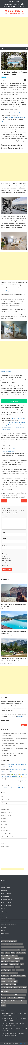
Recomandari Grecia (7, 122)
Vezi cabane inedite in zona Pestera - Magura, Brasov (12, 1001)
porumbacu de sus (15, 975)
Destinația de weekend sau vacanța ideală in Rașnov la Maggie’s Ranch (14, 605)
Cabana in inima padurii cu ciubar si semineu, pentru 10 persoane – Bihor (13, 754)
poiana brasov (4, 975)
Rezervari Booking (14, 401)
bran (2, 952)
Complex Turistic (6, 818)
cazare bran (4, 964)
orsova (18, 493)
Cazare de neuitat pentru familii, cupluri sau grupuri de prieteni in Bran (13, 744)
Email (4, 538)
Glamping (4, 824)
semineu (3, 997)
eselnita (17, 967)
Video (3, 843)
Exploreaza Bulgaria (19, 3)
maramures (20, 970)
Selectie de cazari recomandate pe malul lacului (13, 994)
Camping (4, 803)
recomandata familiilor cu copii (9, 495)
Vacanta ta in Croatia (19, 4)
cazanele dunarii (10, 493)
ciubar (22, 964)
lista (14, 970)
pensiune (3, 972)
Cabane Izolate (5, 961)
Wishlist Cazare (14, 10)
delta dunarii (10, 967)
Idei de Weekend (6, 830)
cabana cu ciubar (21, 952)
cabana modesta (5, 958)
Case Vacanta (5, 809)
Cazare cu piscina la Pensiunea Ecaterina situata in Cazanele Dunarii (14, 632)
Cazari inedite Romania (17, 113)
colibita (3, 967)
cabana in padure (5, 955)
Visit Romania (5, 846)
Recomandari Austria (9, 6)
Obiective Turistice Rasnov (9, 837)
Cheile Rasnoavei (8, 4)
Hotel (3, 827)
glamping (3, 970)
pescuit (10, 972)
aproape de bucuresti (6, 947)
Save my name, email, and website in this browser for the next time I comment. (6, 559)
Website (4, 545)
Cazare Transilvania (7, 815)
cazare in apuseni (13, 964)
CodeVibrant (22, 1043)
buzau (12, 952)
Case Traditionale (6, 806)
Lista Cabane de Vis (7, 833)
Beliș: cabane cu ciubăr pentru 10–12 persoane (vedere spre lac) (14, 734)
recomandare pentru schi (7, 978)
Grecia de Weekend (8, 3)
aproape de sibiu (15, 949)
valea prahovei (20, 997)
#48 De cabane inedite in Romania (15, 117)
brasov (7, 952)
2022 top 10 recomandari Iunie (8, 941)
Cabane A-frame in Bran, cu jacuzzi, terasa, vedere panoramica (14, 749)
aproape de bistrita (6, 944)
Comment (5, 517)
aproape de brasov (17, 944)
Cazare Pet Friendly (7, 812)
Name (4, 532)
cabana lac (15, 955)
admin (10, 80)
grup (9, 970)
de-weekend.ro (20, 6)
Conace (4, 821)
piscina (24, 493)
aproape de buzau (18, 947)
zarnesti (3, 1005)
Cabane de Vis (17, 449)
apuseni (23, 949)
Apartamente (5, 796)
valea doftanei (11, 997)
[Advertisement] (14, 30)
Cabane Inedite (6, 800)
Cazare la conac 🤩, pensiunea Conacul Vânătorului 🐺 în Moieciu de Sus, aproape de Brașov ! (14, 781)
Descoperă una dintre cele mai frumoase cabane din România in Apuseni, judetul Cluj (5, 501)
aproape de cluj (5, 949)
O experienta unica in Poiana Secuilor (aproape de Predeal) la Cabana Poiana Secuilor (13, 659)
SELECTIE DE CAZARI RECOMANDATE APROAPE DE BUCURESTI (13, 991)
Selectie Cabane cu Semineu (8, 984)
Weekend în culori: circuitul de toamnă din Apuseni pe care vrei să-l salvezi (14, 739)
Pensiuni (3, 77)
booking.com (20, 716)
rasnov (23, 975)
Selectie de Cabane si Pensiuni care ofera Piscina (13, 497)
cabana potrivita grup (17, 958)
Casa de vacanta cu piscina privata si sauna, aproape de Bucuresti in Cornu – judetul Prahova (24, 501)
